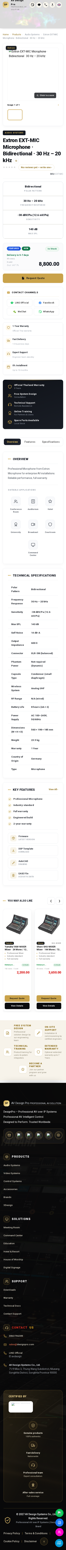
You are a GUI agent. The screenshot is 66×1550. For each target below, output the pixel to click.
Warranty (8, 1297)
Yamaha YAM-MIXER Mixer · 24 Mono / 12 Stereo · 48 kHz (15, 949)
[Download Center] (52, 5)
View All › (53, 789)
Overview (12, 441)
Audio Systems (12, 1165)
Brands (7, 1197)
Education (9, 1243)
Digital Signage (12, 1267)
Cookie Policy (11, 1541)
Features (29, 441)
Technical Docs (12, 1305)
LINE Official (16, 1354)
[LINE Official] (39, 5)
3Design (8, 1205)
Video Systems (12, 1173)
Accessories (10, 1189)
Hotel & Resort (11, 1251)
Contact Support (12, 1313)
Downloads (10, 1289)
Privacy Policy (12, 1533)
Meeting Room (12, 1227)
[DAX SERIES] (21, 1407)
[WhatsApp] (32, 5)
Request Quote (35, 278)
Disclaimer (30, 1541)
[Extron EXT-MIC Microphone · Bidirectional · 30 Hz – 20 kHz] (15, 114)
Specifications (51, 441)
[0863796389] (46, 5)
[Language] (59, 5)
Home (6, 34)
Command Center (13, 1235)
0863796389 (16, 1335)
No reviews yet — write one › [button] (36, 167)
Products (16, 34)
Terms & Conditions (36, 1533)
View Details (17, 1006)
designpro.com (21, 1344)
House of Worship (13, 1259)
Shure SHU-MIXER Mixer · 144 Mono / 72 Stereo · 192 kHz (48, 949)
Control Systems (13, 1181)
